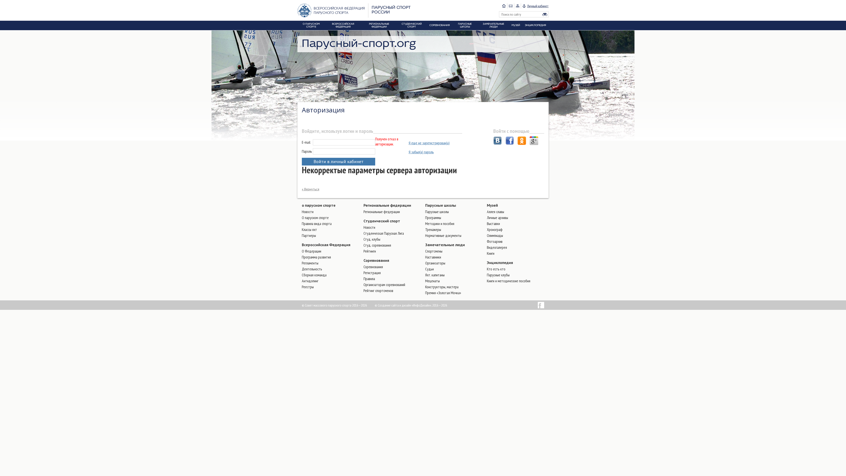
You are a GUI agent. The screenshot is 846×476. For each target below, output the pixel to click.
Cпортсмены (433, 251)
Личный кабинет (538, 6)
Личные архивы (497, 217)
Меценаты (432, 280)
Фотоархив (495, 241)
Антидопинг (310, 280)
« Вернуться (310, 189)
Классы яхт (309, 229)
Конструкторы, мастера (441, 286)
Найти (544, 14)
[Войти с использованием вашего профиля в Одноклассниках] (522, 141)
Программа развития (316, 257)
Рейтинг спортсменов (378, 290)
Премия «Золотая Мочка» (443, 292)
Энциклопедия (500, 262)
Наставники (433, 257)
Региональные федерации (387, 205)
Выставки (493, 223)
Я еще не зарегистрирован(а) (429, 142)
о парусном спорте (319, 205)
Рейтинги (370, 251)
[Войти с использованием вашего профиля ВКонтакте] (497, 141)
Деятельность (312, 268)
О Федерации (311, 251)
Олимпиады (495, 235)
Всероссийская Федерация (326, 245)
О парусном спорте (315, 217)
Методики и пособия (439, 223)
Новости (308, 211)
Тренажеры (433, 229)
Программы (433, 217)
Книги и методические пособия (508, 280)
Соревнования (376, 260)
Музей (492, 205)
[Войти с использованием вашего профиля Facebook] (509, 141)
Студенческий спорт (382, 221)
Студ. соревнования (377, 245)
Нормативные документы (443, 235)
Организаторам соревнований (384, 284)
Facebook (541, 305)
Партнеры (309, 235)
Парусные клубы (498, 274)
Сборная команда (314, 274)
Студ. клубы (372, 239)
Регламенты (310, 263)
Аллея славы (495, 211)
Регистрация (372, 272)
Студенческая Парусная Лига (384, 233)
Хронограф (495, 229)
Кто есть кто (496, 268)
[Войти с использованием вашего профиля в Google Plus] (534, 141)
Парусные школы (440, 205)
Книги (490, 253)
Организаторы (435, 263)
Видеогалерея (497, 247)
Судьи (429, 268)
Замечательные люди (445, 245)
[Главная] (504, 6)
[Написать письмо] (510, 6)
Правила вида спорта (317, 223)
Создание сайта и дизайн (394, 305)
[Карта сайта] (517, 6)
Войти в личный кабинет (339, 161)
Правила (369, 278)
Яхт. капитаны (435, 274)
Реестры (308, 286)
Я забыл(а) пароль (421, 151)
